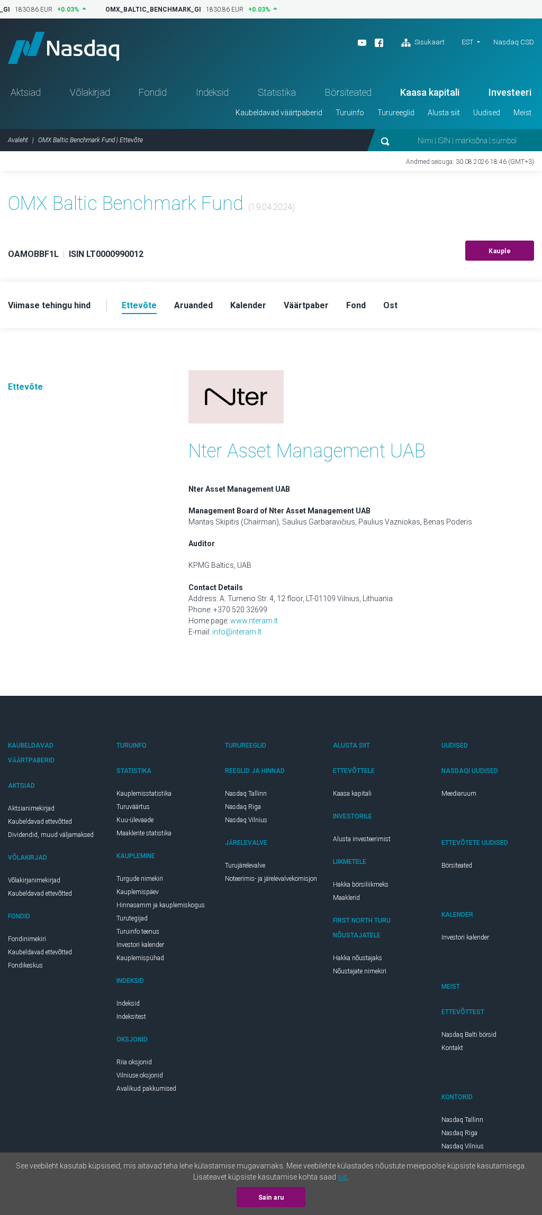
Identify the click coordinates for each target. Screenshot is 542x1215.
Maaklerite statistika (143, 833)
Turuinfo (350, 112)
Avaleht (18, 140)
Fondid (153, 92)
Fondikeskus (25, 965)
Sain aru (271, 1197)
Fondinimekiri (27, 939)
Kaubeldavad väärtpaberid (279, 112)
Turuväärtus (133, 807)
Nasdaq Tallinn (246, 793)
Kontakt (452, 1048)
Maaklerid (346, 897)
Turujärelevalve (245, 865)
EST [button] (467, 42)
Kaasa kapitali (429, 92)
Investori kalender (140, 945)
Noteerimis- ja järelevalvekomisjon (271, 878)
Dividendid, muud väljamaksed (51, 835)
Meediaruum (458, 793)
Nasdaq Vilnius (246, 820)
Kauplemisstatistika (143, 793)
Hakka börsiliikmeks (361, 884)
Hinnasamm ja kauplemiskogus (160, 905)
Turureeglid (395, 112)
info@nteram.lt (236, 632)
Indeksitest (131, 1016)
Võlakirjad (90, 92)
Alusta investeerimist (362, 839)
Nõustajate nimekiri (359, 971)
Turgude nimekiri (139, 878)
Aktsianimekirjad (31, 808)
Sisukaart (429, 42)
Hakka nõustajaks (357, 958)
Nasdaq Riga (243, 807)
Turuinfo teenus (137, 931)
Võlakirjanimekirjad (34, 880)
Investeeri (510, 92)
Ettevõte (25, 387)
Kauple (500, 251)
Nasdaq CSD (513, 42)
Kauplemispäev (137, 892)
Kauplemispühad (140, 958)
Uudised (486, 112)
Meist (522, 112)
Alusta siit (444, 112)
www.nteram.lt (254, 620)
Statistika (277, 92)
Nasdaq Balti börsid (468, 1034)
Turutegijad (132, 918)
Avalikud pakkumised (146, 1088)
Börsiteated (348, 92)
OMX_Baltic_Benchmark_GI (149, 9)
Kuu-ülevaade (134, 820)
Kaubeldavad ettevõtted (40, 821)
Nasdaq (63, 48)
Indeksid (212, 92)
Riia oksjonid (134, 1062)
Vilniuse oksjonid (139, 1075)
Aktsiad (26, 92)
